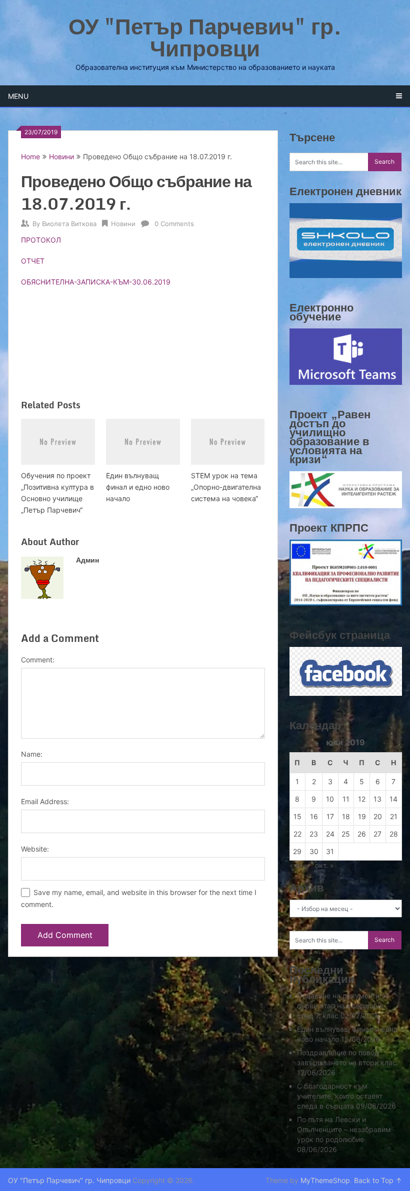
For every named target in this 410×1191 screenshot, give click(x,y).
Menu (18, 96)
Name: (31, 754)
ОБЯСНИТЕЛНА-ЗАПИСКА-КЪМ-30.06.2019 (95, 282)
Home (30, 156)
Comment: (37, 659)
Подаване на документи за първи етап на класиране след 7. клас (343, 1005)
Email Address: (45, 801)
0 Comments (174, 224)
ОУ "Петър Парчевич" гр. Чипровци (205, 37)
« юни (299, 865)
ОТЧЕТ (32, 261)
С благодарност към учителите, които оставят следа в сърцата (339, 1096)
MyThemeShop (325, 1180)
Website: (35, 849)
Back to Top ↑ (378, 1180)
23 (314, 834)
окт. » (324, 865)
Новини (61, 156)
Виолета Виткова (69, 224)
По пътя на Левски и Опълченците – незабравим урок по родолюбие (344, 1129)
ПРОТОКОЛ (41, 240)
